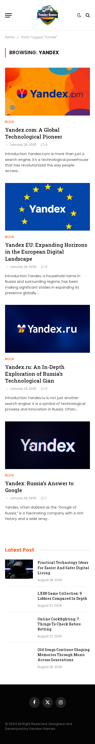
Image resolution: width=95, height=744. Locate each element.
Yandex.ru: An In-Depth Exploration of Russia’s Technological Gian (35, 374)
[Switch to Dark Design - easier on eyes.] (79, 15)
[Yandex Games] (47, 15)
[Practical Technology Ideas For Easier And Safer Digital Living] (19, 569)
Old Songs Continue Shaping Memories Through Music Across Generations (63, 654)
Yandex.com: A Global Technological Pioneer (33, 133)
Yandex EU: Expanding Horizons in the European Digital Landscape (46, 251)
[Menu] (8, 15)
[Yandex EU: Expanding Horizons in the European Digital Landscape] (47, 207)
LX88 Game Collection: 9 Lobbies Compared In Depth (62, 596)
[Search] (87, 15)
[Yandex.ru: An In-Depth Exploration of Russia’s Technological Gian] (47, 328)
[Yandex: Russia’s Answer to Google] (47, 445)
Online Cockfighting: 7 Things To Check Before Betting (59, 624)
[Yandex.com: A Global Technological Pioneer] (47, 91)
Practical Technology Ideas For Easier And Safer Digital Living (63, 567)
